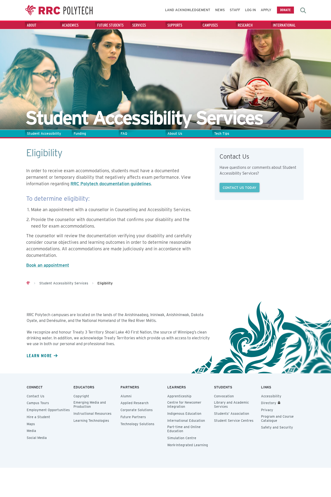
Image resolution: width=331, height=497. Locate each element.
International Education (186, 421)
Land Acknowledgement (187, 10)
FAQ (124, 133)
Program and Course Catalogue (277, 419)
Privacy (267, 410)
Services (139, 25)
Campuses (210, 25)
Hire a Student (38, 417)
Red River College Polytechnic (59, 10)
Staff (235, 10)
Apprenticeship (179, 396)
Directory (268, 403)
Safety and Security (277, 427)
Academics (70, 25)
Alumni (126, 396)
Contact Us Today (239, 187)
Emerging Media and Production (89, 404)
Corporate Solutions (136, 410)
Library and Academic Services (231, 404)
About (31, 25)
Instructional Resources (92, 413)
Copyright (81, 396)
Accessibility (271, 396)
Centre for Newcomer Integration (184, 404)
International (284, 25)
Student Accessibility (44, 133)
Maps (31, 424)
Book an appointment (47, 265)
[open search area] (303, 10)
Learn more (39, 355)
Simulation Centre (181, 438)
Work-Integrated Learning (187, 445)
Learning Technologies (91, 421)
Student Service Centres (233, 421)
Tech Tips (221, 133)
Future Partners (133, 417)
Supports (174, 25)
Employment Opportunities (48, 410)
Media (31, 431)
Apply (266, 10)
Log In (250, 10)
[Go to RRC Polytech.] (28, 283)
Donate (285, 9)
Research (245, 25)
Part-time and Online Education (184, 429)
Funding (80, 133)
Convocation (224, 396)
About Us (174, 133)
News (220, 10)
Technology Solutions (137, 424)
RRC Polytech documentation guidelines (111, 183)
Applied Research (134, 403)
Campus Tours (38, 403)
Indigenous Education (184, 413)
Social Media (37, 438)
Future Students (110, 25)
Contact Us (35, 396)
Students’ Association (231, 413)
